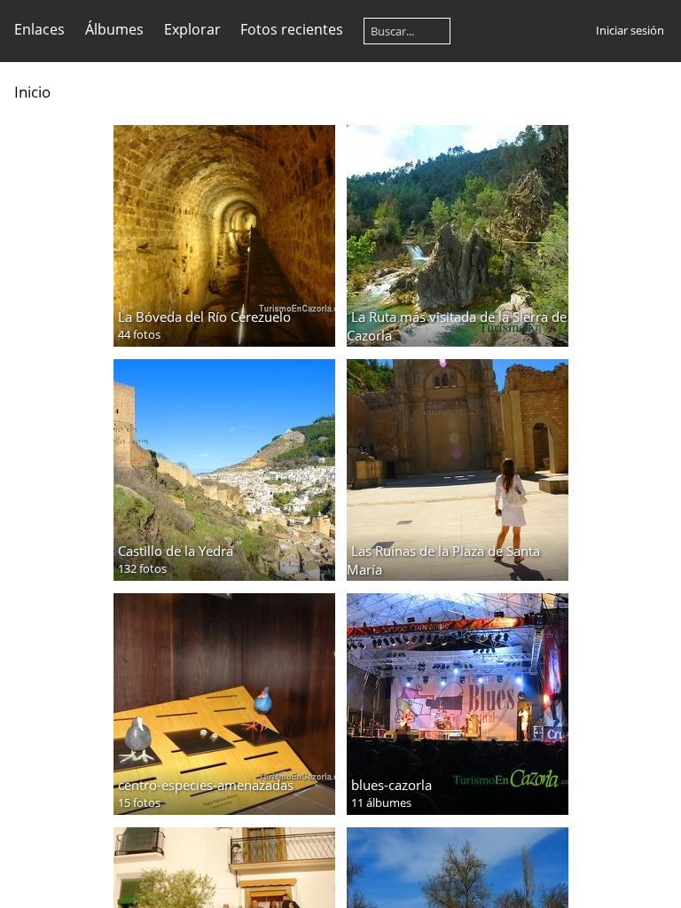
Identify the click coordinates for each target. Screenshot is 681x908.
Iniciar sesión (630, 30)
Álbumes (114, 29)
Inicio (32, 92)
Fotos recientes (291, 29)
